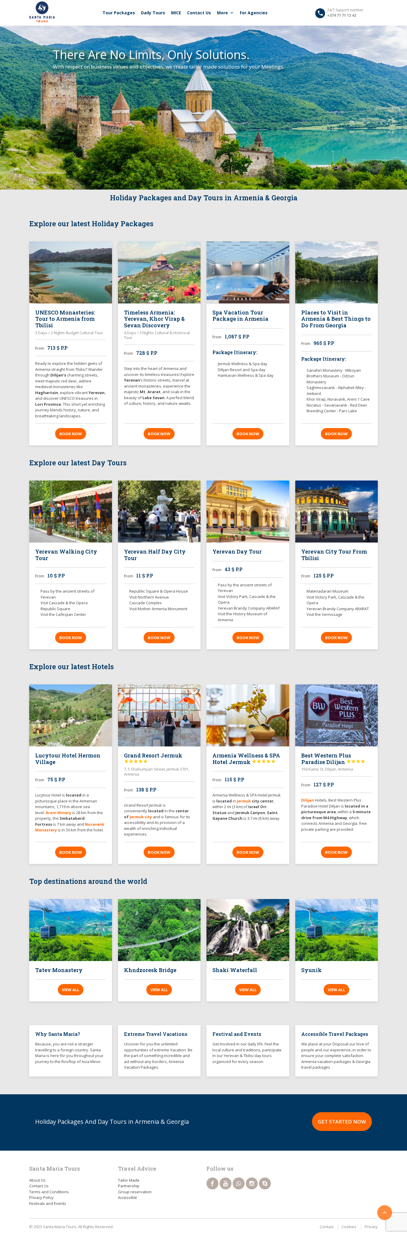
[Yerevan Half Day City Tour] (159, 512)
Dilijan (307, 800)
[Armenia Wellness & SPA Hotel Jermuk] (247, 715)
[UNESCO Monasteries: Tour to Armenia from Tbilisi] (70, 272)
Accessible (127, 1197)
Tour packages (118, 13)
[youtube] (226, 1183)
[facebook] (212, 1183)
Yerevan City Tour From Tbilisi (334, 555)
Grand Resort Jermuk (153, 758)
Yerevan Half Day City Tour (155, 555)
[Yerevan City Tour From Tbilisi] (336, 512)
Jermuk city (141, 816)
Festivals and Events (47, 1203)
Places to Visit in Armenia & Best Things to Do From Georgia (336, 319)
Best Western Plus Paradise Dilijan (333, 759)
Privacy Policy (41, 1197)
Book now (70, 433)
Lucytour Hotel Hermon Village (67, 759)
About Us (37, 1180)
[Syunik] (336, 930)
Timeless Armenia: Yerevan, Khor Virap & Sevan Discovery (154, 319)
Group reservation (135, 1191)
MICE (176, 13)
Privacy (371, 1226)
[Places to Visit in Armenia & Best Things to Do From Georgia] (336, 272)
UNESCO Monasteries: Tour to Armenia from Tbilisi (65, 319)
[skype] (265, 1183)
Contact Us (199, 13)
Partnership (128, 1185)
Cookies (349, 1226)
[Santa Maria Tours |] (42, 11)
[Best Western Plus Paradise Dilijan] (336, 715)
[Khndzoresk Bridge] (159, 930)
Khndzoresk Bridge (150, 970)
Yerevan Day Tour (237, 551)
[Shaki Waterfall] (247, 930)
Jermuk (244, 801)
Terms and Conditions (49, 1191)
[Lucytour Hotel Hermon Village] (70, 715)
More (222, 13)
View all (70, 989)
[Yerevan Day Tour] (247, 512)
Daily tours (153, 13)
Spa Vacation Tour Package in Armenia (240, 316)
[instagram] (252, 1183)
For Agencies (254, 13)
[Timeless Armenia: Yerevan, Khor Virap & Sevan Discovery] (159, 272)
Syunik (311, 970)
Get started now (342, 1121)
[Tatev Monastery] (70, 930)
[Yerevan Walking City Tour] (70, 512)
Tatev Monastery (59, 970)
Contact (326, 1226)
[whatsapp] (239, 1183)
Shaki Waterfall (234, 970)
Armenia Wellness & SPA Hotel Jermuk (246, 759)
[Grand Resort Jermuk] (159, 715)
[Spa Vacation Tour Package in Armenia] (247, 272)
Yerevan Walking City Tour (66, 555)
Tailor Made (128, 1180)
